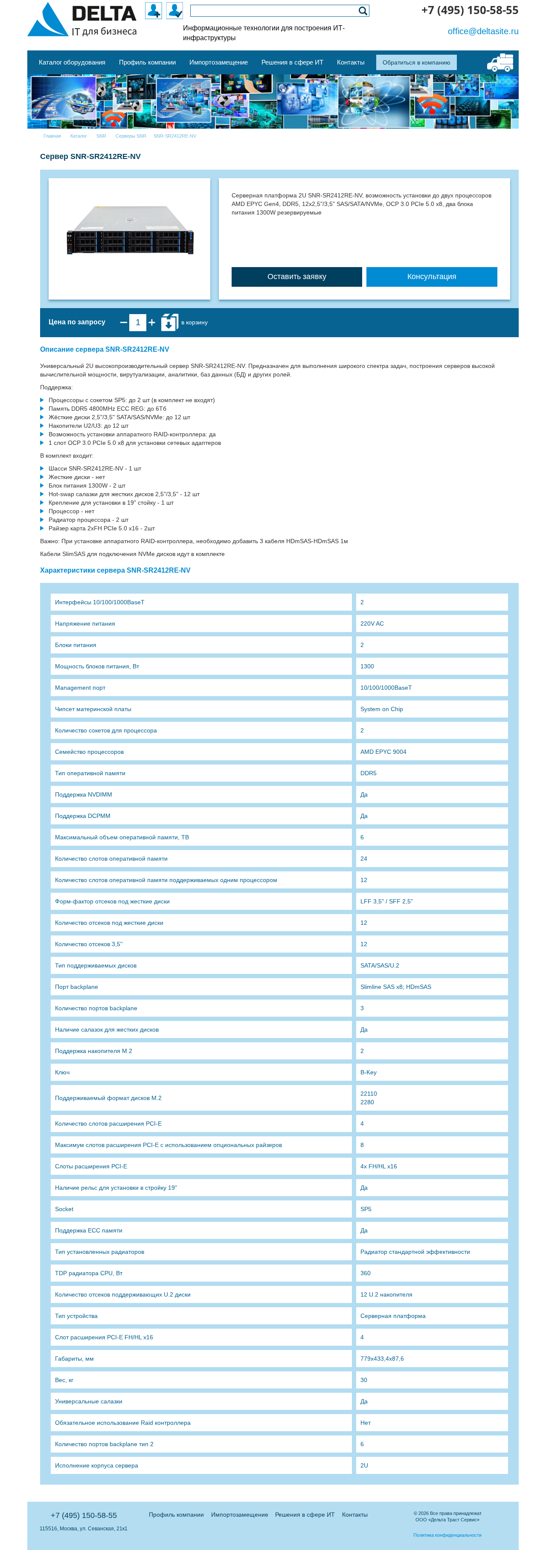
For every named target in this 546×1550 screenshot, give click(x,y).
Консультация (431, 276)
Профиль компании (176, 1514)
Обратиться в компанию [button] (416, 62)
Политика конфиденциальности (447, 1535)
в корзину (194, 321)
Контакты (355, 1514)
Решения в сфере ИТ (305, 1514)
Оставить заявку (296, 276)
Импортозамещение (239, 1514)
